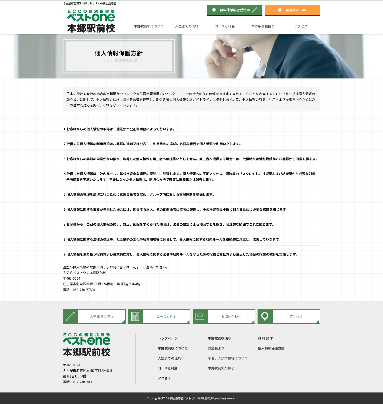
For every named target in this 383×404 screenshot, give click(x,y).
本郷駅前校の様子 (221, 368)
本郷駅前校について (149, 26)
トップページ (168, 338)
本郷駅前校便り (263, 26)
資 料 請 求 (265, 338)
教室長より (216, 348)
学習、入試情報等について (228, 358)
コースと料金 (225, 26)
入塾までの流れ (186, 26)
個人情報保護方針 (271, 348)
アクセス (300, 26)
